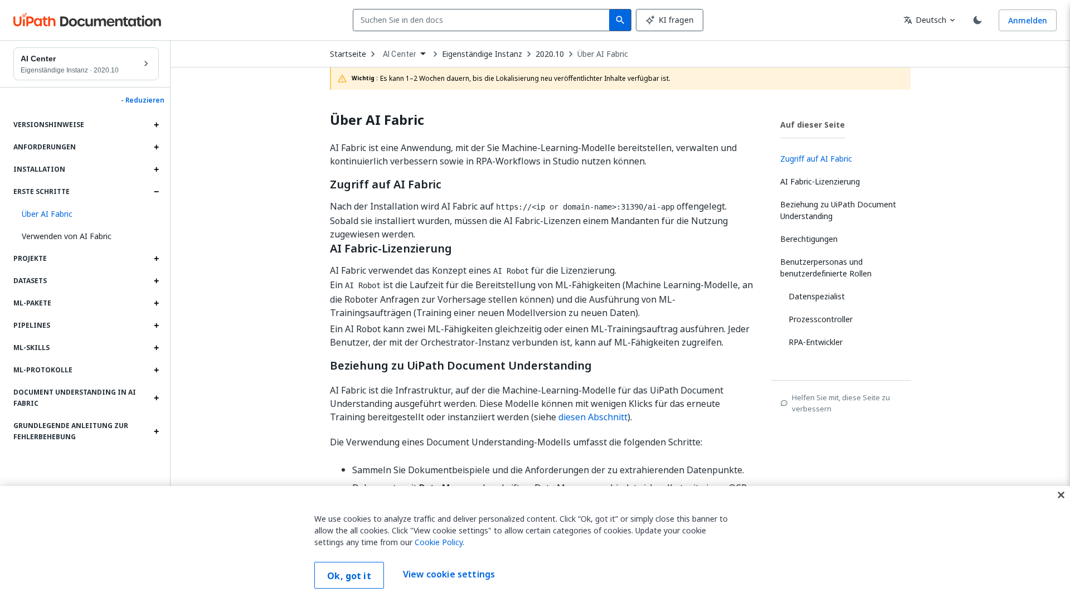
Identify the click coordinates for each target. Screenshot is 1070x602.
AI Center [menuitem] (399, 54)
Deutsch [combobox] (924, 20)
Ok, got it (349, 575)
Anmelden (1027, 20)
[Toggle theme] (977, 20)
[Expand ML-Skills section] (156, 348)
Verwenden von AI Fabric (66, 236)
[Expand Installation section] (156, 169)
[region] (535, 544)
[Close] (1061, 495)
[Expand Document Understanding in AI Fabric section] (156, 398)
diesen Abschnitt (593, 417)
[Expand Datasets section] (156, 281)
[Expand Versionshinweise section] (156, 125)
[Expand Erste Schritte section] (156, 192)
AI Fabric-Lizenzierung (391, 248)
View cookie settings (449, 574)
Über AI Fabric (602, 54)
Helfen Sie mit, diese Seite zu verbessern (841, 403)
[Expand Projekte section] (156, 259)
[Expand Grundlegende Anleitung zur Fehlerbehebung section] (156, 431)
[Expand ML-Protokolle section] (156, 370)
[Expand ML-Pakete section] (156, 303)
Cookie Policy (439, 542)
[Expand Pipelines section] (156, 326)
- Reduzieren (142, 100)
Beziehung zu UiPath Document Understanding (461, 365)
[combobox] (483, 20)
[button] (86, 214)
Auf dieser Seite (812, 124)
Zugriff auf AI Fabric (385, 184)
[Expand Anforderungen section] (156, 147)
